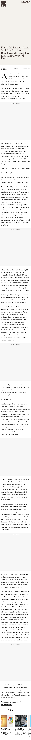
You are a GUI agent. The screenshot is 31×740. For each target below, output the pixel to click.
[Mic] (3, 4)
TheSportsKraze (6, 704)
